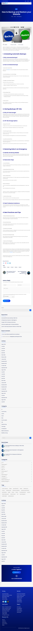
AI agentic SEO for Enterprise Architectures (9, 322)
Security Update (5, 471)
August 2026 (4, 344)
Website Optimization (5, 430)
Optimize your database (16, 490)
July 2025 (3, 531)
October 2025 (4, 365)
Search (3, 307)
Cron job (12, 267)
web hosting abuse (22, 494)
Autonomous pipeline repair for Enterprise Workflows (10, 324)
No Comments (21, 44)
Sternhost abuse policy (5, 494)
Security (20, 267)
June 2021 (3, 401)
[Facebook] (3, 602)
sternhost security (12, 494)
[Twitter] (6, 602)
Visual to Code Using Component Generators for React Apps (11, 326)
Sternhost (8, 69)
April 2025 (3, 378)
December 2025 (4, 361)
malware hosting (8, 490)
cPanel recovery (26, 488)
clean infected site (15, 488)
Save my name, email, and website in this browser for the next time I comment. (15, 294)
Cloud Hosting (4, 411)
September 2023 (4, 397)
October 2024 (4, 548)
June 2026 (3, 348)
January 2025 (4, 382)
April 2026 (3, 352)
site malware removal (23, 492)
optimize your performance (25, 490)
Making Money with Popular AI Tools (16, 336)
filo (3, 334)
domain (3, 413)
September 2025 (4, 367)
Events (3, 415)
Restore (16, 267)
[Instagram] (8, 602)
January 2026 (4, 359)
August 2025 (4, 369)
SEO (2, 422)
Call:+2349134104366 (16, 578)
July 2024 (3, 395)
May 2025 (3, 376)
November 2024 (4, 546)
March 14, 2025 (14, 44)
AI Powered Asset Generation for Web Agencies (9, 320)
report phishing (4, 492)
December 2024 (4, 384)
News (15, 16)
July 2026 (3, 346)
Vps (17, 494)
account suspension (5, 488)
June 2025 (3, 374)
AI (2, 462)
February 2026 (4, 516)
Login (30, 1)
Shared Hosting (4, 424)
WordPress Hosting (5, 432)
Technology (3, 426)
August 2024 (4, 393)
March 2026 (3, 354)
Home (12, 16)
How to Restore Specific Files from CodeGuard (12, 334)
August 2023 (4, 399)
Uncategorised (4, 428)
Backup (4, 267)
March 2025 (3, 380)
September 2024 (4, 391)
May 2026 (3, 350)
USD (25, 1)
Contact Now (16, 572)
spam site (28, 492)
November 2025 (4, 363)
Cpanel (8, 267)
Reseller (9, 492)
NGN (28, 1)
